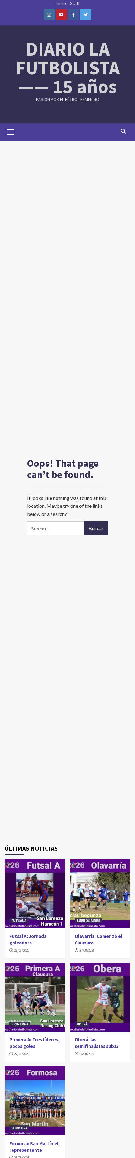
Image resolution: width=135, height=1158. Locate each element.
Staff (75, 3)
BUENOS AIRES (88, 920)
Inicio (60, 3)
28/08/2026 (21, 950)
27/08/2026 (86, 950)
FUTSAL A (18, 920)
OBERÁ (82, 1024)
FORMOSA (19, 1128)
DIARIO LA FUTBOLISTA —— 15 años (68, 67)
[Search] (123, 131)
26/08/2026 (86, 1054)
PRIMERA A (19, 1024)
